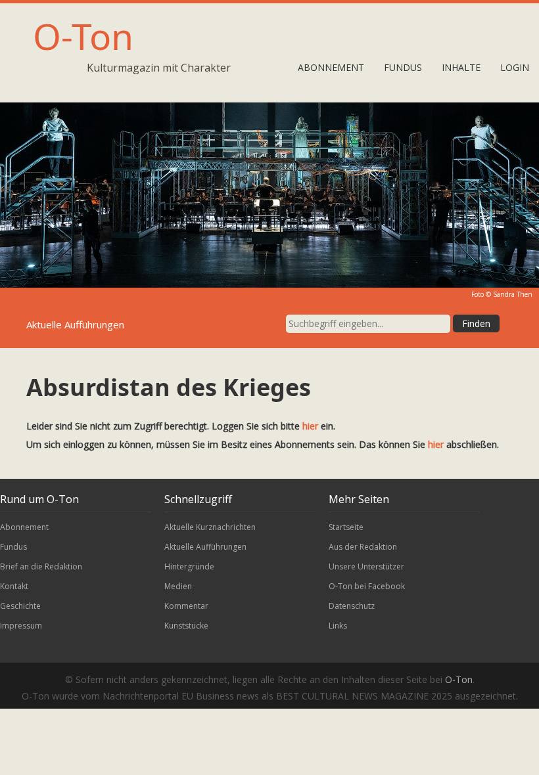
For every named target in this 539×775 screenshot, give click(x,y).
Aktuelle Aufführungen (205, 546)
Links (338, 625)
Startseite (346, 527)
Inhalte (461, 67)
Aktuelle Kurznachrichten (210, 527)
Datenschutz (352, 605)
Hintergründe (189, 566)
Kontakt (14, 586)
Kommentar (186, 605)
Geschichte (20, 605)
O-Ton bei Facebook (367, 586)
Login (514, 67)
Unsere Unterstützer (366, 566)
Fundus (403, 67)
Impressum (21, 625)
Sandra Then (512, 294)
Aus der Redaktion (363, 546)
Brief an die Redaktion (41, 566)
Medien (178, 586)
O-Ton (83, 35)
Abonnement (331, 67)
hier (310, 426)
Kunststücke (186, 625)
